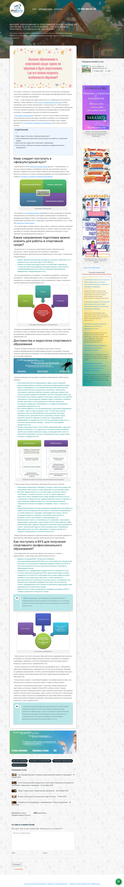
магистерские (42, 371)
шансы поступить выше (25, 223)
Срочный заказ (45, 9)
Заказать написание (91, 268)
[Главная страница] (17, 9)
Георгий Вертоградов (91, 279)
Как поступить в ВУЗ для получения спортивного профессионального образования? (40, 146)
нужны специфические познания (50, 102)
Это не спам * (19, 869)
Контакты (58, 9)
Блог (34, 9)
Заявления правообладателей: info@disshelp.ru (84, 884)
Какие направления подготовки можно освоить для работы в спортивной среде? (41, 139)
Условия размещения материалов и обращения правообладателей (46, 884)
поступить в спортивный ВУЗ (40, 761)
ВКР (55, 750)
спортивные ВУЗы (32, 213)
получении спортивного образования (38, 123)
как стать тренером (20, 761)
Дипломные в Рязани (40, 750)
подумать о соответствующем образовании (36, 176)
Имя (14, 853)
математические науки (38, 167)
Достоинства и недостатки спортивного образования (34, 143)
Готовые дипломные (19, 750)
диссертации (64, 371)
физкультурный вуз (19, 765)
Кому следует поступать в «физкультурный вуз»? (33, 136)
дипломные (21, 371)
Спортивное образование (23, 115)
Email (45, 853)
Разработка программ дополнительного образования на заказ (95, 326)
